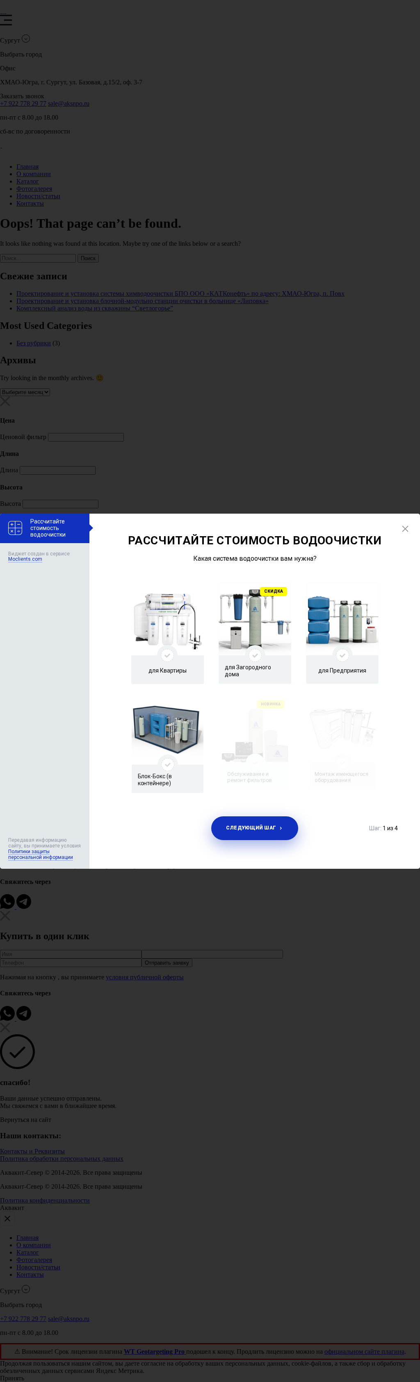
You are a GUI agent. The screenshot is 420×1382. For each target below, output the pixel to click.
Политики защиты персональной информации (40, 854)
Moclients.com (25, 559)
